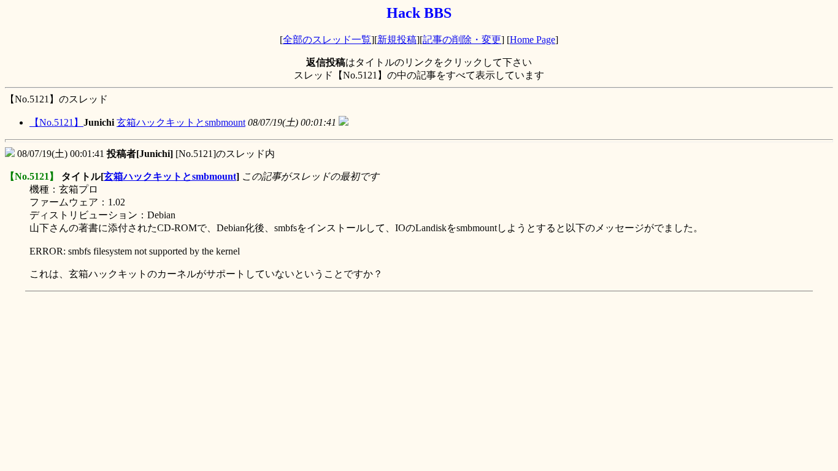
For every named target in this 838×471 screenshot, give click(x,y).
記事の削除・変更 (462, 39)
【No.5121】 (56, 122)
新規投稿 (397, 39)
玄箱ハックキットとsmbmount (181, 122)
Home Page (532, 39)
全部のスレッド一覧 (327, 39)
